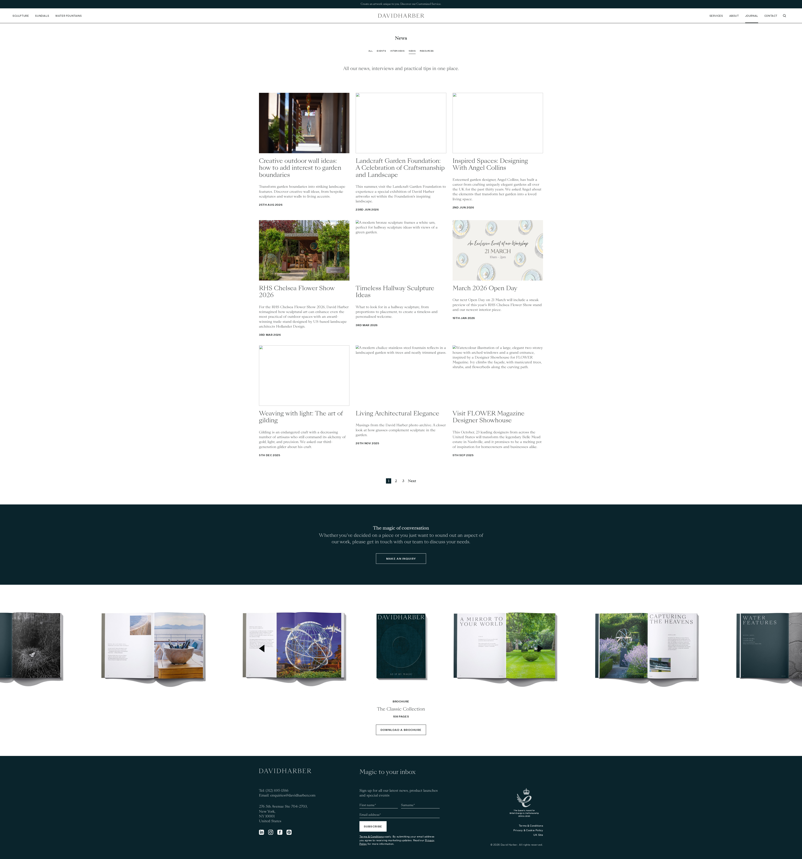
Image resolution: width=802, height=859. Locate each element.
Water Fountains (68, 16)
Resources (427, 51)
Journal (751, 16)
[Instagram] (270, 832)
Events (381, 51)
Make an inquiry (401, 558)
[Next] (540, 648)
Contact (770, 16)
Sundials (42, 16)
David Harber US (401, 16)
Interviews (397, 51)
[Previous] (261, 648)
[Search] (784, 16)
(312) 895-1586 (277, 790)
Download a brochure (401, 730)
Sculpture (21, 16)
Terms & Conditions (371, 836)
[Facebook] (279, 832)
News (412, 51)
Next (412, 481)
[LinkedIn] (261, 832)
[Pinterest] (289, 832)
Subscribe (373, 826)
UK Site (538, 835)
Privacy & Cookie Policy (528, 830)
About (734, 16)
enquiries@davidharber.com (292, 795)
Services (716, 16)
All (370, 51)
